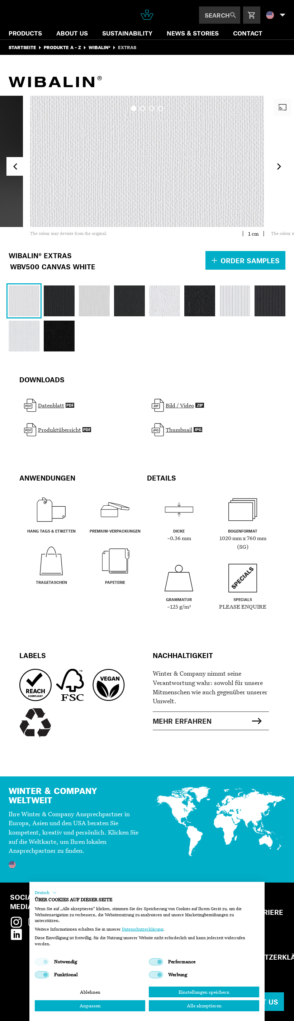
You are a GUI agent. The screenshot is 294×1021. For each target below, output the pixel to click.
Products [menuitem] (25, 33)
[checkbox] (42, 961)
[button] (46, 893)
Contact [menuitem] (247, 33)
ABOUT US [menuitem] (72, 33)
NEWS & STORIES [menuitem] (193, 33)
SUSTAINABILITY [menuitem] (127, 33)
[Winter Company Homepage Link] (147, 15)
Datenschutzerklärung (142, 929)
